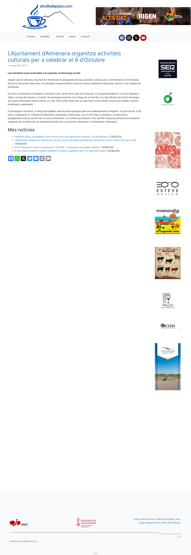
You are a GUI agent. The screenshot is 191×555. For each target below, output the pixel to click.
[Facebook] (122, 38)
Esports (60, 36)
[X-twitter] (136, 38)
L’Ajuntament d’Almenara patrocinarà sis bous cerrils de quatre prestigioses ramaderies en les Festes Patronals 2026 (75, 140)
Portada (31, 36)
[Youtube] (143, 38)
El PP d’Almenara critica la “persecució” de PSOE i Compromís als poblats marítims (57, 147)
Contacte (85, 36)
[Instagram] (129, 38)
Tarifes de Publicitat (170, 522)
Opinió (72, 36)
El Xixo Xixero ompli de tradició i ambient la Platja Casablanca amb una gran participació (60, 151)
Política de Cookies (165, 519)
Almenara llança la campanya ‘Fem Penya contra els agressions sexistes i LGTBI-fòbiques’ (61, 136)
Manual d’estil (152, 522)
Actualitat (45, 36)
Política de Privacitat (144, 519)
